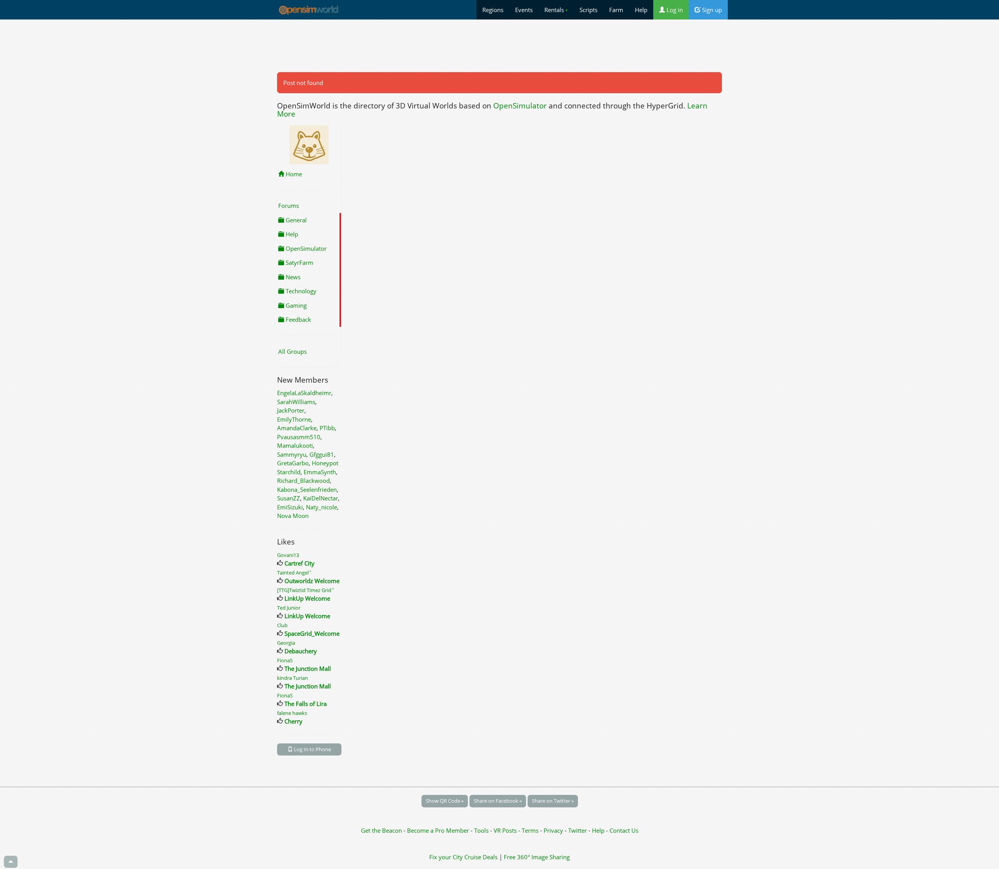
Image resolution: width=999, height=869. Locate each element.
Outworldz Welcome (312, 581)
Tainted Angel (294, 572)
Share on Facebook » (498, 800)
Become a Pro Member (439, 830)
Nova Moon (293, 516)
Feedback (297, 319)
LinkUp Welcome (307, 598)
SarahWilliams (296, 402)
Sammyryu (291, 454)
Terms (531, 830)
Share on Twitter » (553, 800)
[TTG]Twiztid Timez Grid (305, 590)
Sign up (711, 10)
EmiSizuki (290, 507)
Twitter (577, 830)
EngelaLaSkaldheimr (304, 393)
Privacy (553, 830)
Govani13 (288, 555)
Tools (482, 830)
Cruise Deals (481, 857)
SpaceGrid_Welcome (312, 633)
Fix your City (446, 857)
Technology (300, 291)
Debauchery (300, 651)
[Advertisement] (499, 45)
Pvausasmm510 (298, 437)
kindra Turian (292, 677)
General (295, 220)
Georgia (286, 642)
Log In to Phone (312, 749)
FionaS (285, 660)
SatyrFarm (298, 262)
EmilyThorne (294, 419)
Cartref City (299, 563)
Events (524, 10)
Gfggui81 (321, 454)
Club (282, 625)
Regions (492, 10)
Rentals (556, 10)
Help (641, 10)
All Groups (292, 351)
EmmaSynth (320, 472)
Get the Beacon (381, 830)
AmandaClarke (296, 428)
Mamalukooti (295, 445)
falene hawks (292, 712)
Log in (674, 10)
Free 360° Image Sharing (537, 857)
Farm (616, 10)
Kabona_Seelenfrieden (307, 489)
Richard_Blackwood (303, 480)
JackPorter (290, 410)
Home (293, 174)
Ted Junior (288, 607)
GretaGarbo (293, 463)
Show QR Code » (445, 800)
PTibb (327, 428)
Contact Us (624, 830)
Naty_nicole (321, 507)
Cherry (293, 721)
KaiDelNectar (320, 498)
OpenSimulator (520, 106)
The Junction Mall (307, 668)
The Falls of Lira (305, 704)
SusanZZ (288, 498)
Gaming (295, 305)
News (292, 277)
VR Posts (506, 830)
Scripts (588, 10)
